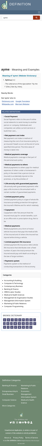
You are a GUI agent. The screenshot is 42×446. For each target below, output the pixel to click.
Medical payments (12, 226)
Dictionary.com (8, 101)
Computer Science (9, 400)
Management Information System (17, 300)
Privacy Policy (18, 438)
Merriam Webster (22, 104)
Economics (25, 391)
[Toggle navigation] (39, 12)
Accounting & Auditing (13, 280)
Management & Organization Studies (18, 298)
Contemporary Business (13, 286)
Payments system (12, 261)
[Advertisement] (21, 43)
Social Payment (11, 116)
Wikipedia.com (8, 104)
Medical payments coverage (16, 154)
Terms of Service (31, 438)
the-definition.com (13, 440)
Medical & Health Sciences (14, 295)
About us (7, 438)
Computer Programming (13, 306)
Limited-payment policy (14, 197)
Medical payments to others (16, 164)
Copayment (9, 210)
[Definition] (4, 5)
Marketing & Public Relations (15, 303)
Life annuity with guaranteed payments (21, 183)
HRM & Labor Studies (12, 292)
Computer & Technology (13, 283)
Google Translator (23, 101)
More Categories (8, 406)
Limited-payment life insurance (18, 242)
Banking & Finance (11, 289)
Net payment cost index (14, 135)
